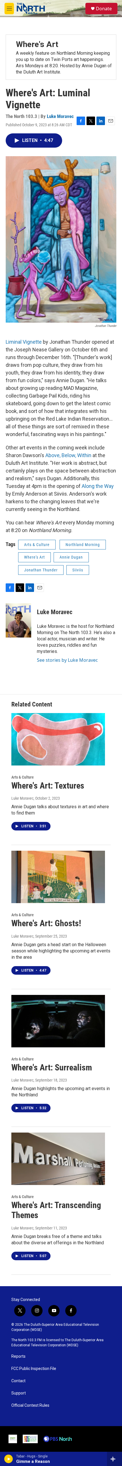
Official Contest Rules (30, 1405)
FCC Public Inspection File (33, 1369)
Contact (18, 1381)
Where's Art (37, 44)
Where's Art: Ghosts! (46, 923)
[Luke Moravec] (18, 620)
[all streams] (114, 1459)
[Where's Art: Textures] (58, 739)
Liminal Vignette (24, 342)
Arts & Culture (37, 544)
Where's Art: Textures (47, 786)
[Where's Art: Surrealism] (58, 1021)
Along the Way (98, 486)
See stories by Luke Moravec (67, 660)
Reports (18, 1356)
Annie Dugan (71, 557)
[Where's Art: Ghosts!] (58, 877)
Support (18, 1393)
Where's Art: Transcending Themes (56, 1210)
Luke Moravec (60, 116)
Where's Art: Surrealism (51, 1067)
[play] (8, 1459)
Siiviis (77, 570)
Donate (104, 8)
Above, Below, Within (68, 455)
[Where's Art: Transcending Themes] (58, 1159)
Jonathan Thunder (41, 570)
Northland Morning (83, 544)
